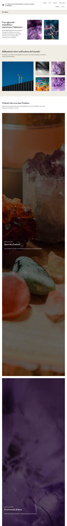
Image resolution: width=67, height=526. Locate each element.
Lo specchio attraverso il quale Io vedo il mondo (19, 4)
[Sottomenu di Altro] (64, 6)
